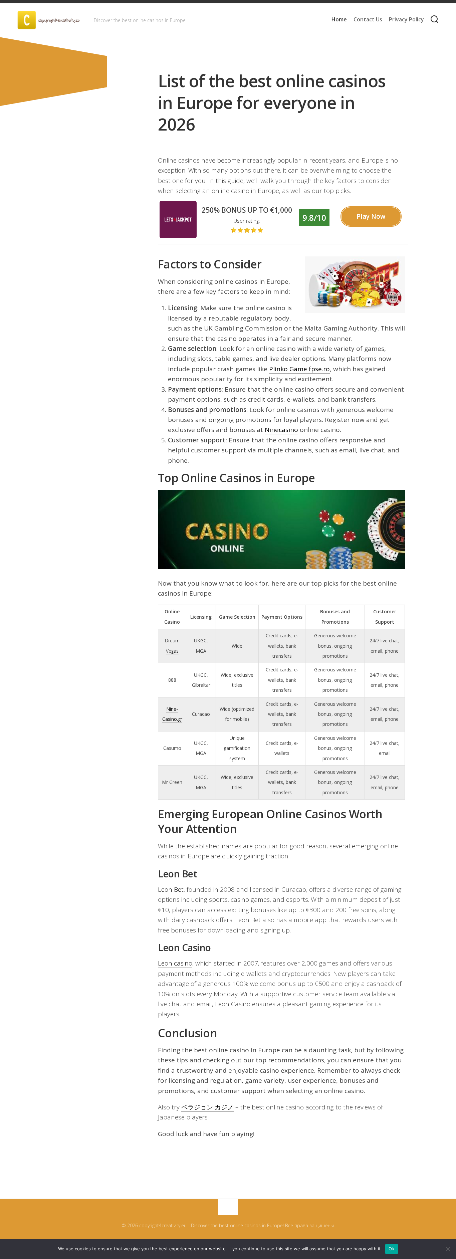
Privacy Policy (406, 19)
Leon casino (175, 963)
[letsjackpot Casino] (178, 235)
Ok (392, 1248)
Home (339, 19)
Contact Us (368, 19)
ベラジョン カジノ (207, 1107)
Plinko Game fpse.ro (299, 369)
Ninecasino (281, 429)
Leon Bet (171, 889)
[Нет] (447, 1249)
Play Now (371, 216)
